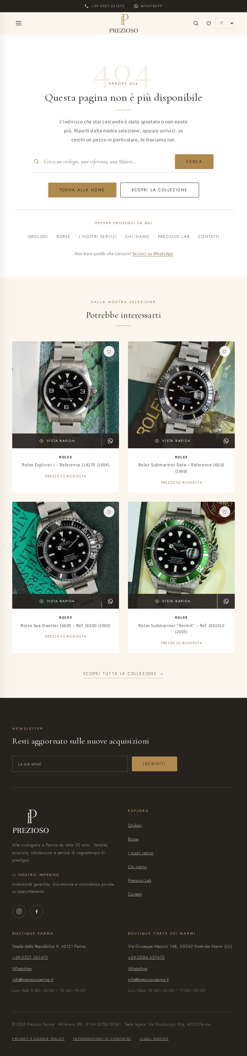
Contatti (208, 237)
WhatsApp (22, 969)
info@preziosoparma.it (32, 979)
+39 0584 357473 (146, 957)
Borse (64, 237)
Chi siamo (137, 237)
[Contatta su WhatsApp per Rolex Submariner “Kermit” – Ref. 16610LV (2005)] (226, 601)
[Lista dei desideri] (208, 23)
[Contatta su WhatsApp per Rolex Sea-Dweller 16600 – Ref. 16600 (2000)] (110, 601)
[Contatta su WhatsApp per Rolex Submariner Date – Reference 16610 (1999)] (226, 440)
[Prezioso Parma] (123, 23)
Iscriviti (154, 764)
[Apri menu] (18, 23)
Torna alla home (82, 190)
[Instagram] (19, 911)
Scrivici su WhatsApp (153, 253)
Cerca (194, 162)
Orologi (38, 237)
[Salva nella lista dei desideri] (109, 351)
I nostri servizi (98, 237)
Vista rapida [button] (61, 440)
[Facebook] (36, 911)
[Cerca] (195, 23)
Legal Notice (154, 1038)
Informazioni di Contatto (102, 1038)
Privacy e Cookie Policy (38, 1038)
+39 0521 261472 (30, 957)
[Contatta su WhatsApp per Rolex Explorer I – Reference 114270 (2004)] (110, 440)
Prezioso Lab (174, 237)
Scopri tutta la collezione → (123, 674)
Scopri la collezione (160, 190)
